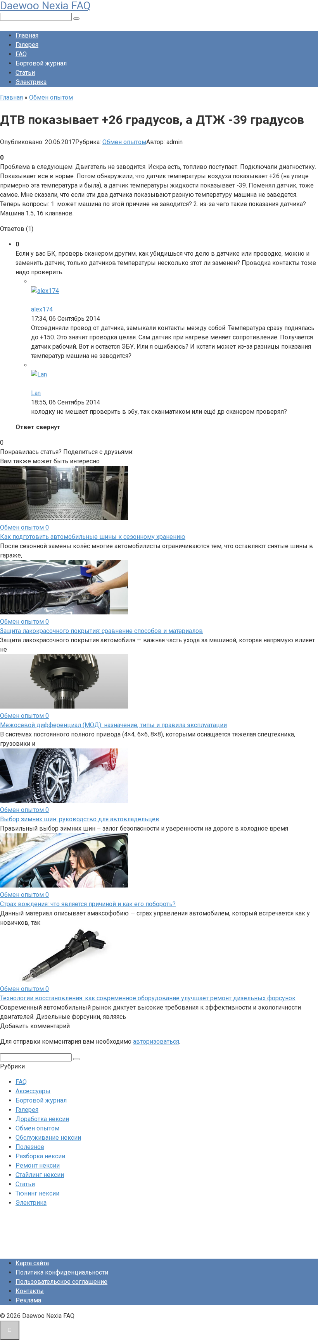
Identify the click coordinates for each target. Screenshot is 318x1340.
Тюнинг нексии (37, 1193)
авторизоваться (156, 1041)
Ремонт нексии (38, 1165)
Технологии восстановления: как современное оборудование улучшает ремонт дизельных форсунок (148, 998)
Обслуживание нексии (48, 1137)
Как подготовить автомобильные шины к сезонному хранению (92, 536)
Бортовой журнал (41, 63)
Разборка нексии (40, 1156)
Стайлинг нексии (40, 1174)
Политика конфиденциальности (62, 1272)
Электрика (31, 82)
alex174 (42, 309)
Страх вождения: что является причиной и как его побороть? (88, 904)
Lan (36, 393)
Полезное (30, 1147)
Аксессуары (33, 1091)
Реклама (28, 1300)
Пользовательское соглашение (61, 1281)
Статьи (25, 72)
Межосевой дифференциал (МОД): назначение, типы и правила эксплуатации (113, 725)
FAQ (21, 54)
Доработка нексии (42, 1119)
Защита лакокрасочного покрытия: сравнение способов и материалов (101, 631)
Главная (27, 35)
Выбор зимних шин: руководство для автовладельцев (79, 819)
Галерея (27, 44)
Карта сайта (32, 1263)
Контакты (30, 1291)
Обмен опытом (124, 142)
